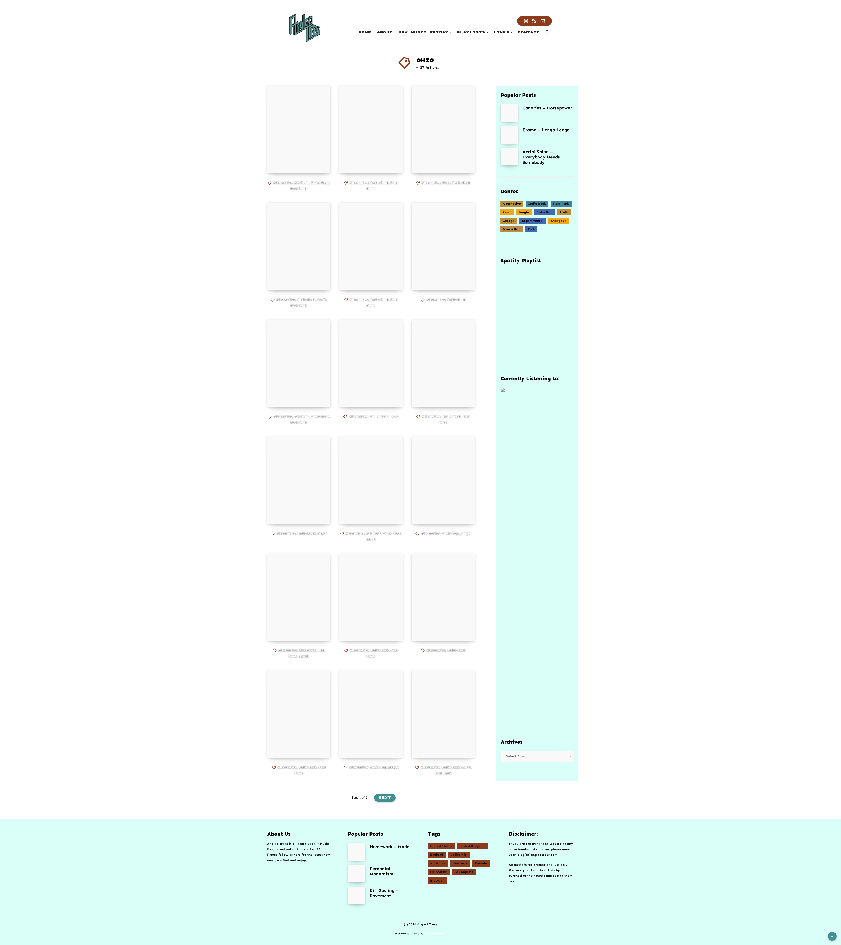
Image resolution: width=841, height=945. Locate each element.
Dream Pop (512, 229)
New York (460, 863)
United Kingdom (472, 846)
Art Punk (301, 183)
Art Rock (374, 533)
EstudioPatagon (435, 933)
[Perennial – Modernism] (356, 873)
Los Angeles (463, 872)
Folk (531, 229)
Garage (508, 221)
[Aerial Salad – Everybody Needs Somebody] (509, 156)
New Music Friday (423, 32)
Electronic (307, 650)
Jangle (466, 533)
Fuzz (447, 183)
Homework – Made (390, 846)
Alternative (282, 183)
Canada (481, 863)
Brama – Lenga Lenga (546, 129)
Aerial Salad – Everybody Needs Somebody (541, 157)
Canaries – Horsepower (547, 108)
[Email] (543, 21)
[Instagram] (526, 21)
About (385, 32)
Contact (528, 32)
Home (365, 32)
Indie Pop (450, 533)
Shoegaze (559, 221)
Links (501, 32)
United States (441, 846)
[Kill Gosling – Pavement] (356, 895)
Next (384, 797)
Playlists (471, 32)
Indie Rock (320, 183)
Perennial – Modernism (382, 871)
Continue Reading (299, 160)
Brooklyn (437, 880)
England (436, 855)
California (459, 855)
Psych (322, 533)
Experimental (533, 221)
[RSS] (534, 21)
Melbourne (438, 872)
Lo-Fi (322, 300)
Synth (304, 656)
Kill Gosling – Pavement (384, 893)
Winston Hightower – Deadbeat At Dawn (438, 737)
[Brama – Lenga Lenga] (509, 135)
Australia (437, 863)
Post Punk (298, 189)
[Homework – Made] (356, 852)
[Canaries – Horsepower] (509, 113)
